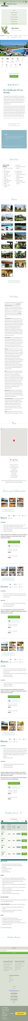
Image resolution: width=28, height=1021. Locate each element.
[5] (7, 226)
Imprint (10, 978)
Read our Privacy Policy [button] (5, 1018)
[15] (7, 273)
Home (14, 10)
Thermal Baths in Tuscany (19, 965)
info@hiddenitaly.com (14, 990)
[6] (20, 226)
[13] (7, 263)
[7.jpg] (4, 723)
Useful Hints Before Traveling (20, 962)
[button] (14, 441)
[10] (20, 245)
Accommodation (13, 37)
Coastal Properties (14, 19)
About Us (3, 1)
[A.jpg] (7, 245)
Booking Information (13, 1)
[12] (20, 254)
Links (16, 970)
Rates (19, 37)
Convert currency (14, 819)
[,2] (12, 643)
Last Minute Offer (14, 23)
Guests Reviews (9, 35)
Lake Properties (14, 21)
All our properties (14, 12)
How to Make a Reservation (8, 962)
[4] (20, 217)
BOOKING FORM (6, 970)
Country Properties (14, 17)
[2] (20, 208)
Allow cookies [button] (21, 1013)
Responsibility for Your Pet (8, 967)
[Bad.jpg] (20, 504)
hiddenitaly (14, 1002)
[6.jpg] (4, 499)
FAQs (7, 1)
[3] (7, 217)
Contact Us (19, 1)
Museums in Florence (18, 964)
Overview (2, 35)
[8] (20, 235)
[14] (20, 263)
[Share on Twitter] (11, 85)
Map (8, 37)
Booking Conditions (7, 965)
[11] (7, 254)
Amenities (16, 35)
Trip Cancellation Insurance (8, 968)
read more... (14, 124)
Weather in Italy (17, 968)
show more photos (14, 281)
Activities (25, 35)
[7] (7, 235)
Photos (20, 35)
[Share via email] (16, 85)
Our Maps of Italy (18, 967)
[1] (7, 208)
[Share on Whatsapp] (18, 85)
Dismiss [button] (12, 1013)
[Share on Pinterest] (13, 85)
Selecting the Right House (8, 964)
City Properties (14, 14)
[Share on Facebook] (8, 85)
